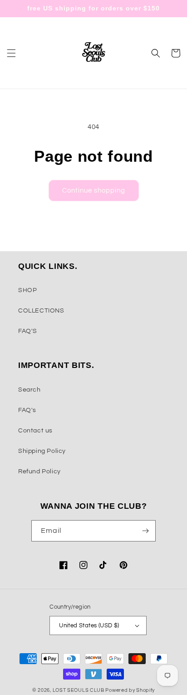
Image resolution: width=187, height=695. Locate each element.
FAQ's (27, 410)
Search (29, 390)
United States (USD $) (89, 625)
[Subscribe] (145, 530)
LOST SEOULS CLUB (78, 690)
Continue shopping (93, 190)
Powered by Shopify (130, 690)
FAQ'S (27, 331)
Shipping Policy (42, 451)
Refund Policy (39, 471)
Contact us (35, 430)
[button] (11, 53)
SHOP (27, 290)
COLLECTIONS (41, 311)
